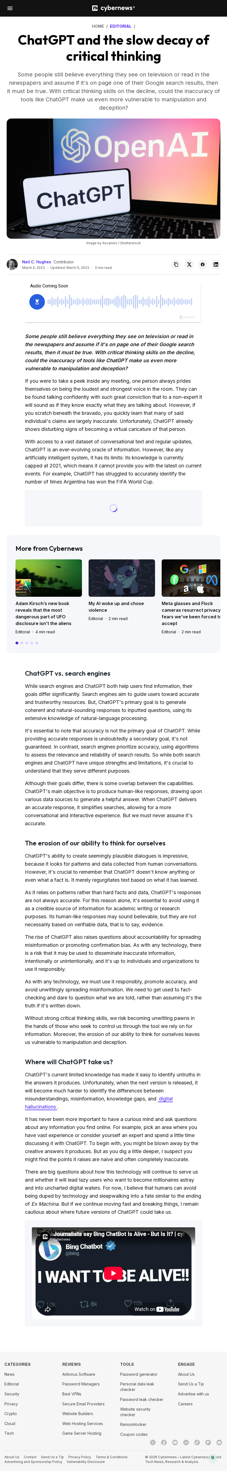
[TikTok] (197, 1442)
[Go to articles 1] (17, 643)
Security (11, 1394)
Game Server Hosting (81, 1433)
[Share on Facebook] (202, 264)
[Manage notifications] (212, 1457)
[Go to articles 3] (26, 643)
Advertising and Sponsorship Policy (33, 1462)
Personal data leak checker (137, 1387)
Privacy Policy (79, 1457)
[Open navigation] (10, 8)
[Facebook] (164, 1442)
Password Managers (81, 1384)
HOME (98, 26)
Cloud (9, 1423)
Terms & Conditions (112, 1457)
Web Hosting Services (82, 1423)
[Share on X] (189, 264)
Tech (9, 1433)
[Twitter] (152, 1442)
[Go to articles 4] (31, 643)
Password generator (139, 1374)
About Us (186, 1374)
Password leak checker (141, 1399)
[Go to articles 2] (21, 643)
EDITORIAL (120, 26)
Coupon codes (134, 1434)
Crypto (10, 1413)
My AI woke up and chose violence (116, 607)
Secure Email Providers (83, 1403)
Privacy (11, 1403)
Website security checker (135, 1412)
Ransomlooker (133, 1424)
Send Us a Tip (191, 1384)
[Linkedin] (186, 1442)
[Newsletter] (219, 1442)
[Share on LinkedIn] (215, 264)
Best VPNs (71, 1394)
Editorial (23, 631)
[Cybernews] (113, 8)
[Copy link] (176, 264)
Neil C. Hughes (36, 261)
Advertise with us (193, 1394)
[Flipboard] (208, 1442)
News (9, 1374)
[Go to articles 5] (36, 643)
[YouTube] (175, 1442)
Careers (185, 1403)
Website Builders (77, 1413)
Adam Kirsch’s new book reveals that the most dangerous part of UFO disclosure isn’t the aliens (43, 613)
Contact (30, 1457)
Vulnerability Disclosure (86, 1462)
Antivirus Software (78, 1374)
